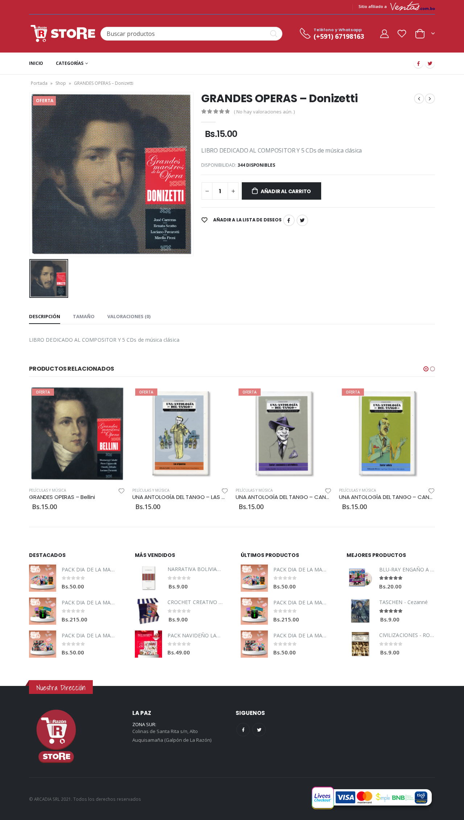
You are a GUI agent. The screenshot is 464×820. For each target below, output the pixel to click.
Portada (39, 83)
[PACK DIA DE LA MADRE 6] (42, 611)
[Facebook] (418, 63)
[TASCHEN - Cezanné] (360, 611)
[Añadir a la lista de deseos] (121, 490)
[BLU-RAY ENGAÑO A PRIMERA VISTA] (360, 578)
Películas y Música (47, 490)
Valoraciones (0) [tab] (128, 316)
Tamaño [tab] (84, 316)
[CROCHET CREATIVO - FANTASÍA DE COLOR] (148, 611)
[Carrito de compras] (424, 32)
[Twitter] (430, 63)
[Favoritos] (402, 33)
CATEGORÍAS (69, 63)
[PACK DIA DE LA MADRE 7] (42, 578)
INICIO (36, 63)
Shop (60, 83)
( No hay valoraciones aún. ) (264, 111)
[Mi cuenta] (384, 33)
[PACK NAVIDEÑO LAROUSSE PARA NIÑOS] (148, 644)
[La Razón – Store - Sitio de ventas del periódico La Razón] (63, 33)
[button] (426, 369)
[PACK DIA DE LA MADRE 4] (42, 644)
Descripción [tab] (44, 316)
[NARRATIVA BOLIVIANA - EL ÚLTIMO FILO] (148, 578)
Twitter (302, 220)
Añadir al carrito (286, 191)
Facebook (289, 220)
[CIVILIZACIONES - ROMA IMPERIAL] (360, 644)
